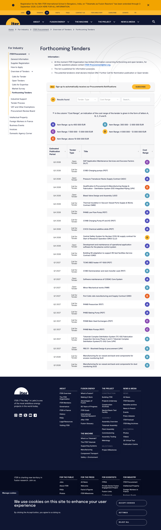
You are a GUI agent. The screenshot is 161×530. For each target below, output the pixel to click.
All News (126, 397)
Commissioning (108, 433)
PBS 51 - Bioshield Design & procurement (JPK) (103, 348)
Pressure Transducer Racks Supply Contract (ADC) (104, 179)
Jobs (62, 482)
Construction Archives (107, 406)
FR (135, 13)
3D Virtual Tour (129, 441)
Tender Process (18, 103)
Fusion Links (107, 492)
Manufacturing (86, 450)
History (62, 414)
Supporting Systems (89, 446)
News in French (129, 408)
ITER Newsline (129, 401)
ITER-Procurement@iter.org (97, 65)
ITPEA (104, 482)
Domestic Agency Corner (21, 133)
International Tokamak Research (88, 415)
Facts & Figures (87, 490)
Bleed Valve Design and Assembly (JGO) (100, 195)
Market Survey (18, 88)
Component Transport (89, 453)
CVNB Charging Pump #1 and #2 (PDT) (99, 221)
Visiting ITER (65, 425)
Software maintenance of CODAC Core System (102, 279)
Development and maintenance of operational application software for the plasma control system (107, 246)
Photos (126, 433)
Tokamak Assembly (109, 425)
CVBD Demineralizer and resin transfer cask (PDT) (104, 271)
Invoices (13, 129)
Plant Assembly (108, 429)
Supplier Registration (20, 63)
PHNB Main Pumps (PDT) (93, 329)
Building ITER (107, 397)
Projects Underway (109, 401)
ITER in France (65, 410)
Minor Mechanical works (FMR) (96, 287)
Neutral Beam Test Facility (109, 411)
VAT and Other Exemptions (23, 107)
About (36, 22)
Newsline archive (130, 405)
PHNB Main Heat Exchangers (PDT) (98, 321)
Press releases (129, 416)
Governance (64, 407)
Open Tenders (18, 80)
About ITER (64, 486)
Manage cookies (9, 493)
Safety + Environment (89, 457)
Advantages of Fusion (86, 402)
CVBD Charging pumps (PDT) (95, 170)
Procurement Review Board (23, 111)
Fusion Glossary (87, 424)
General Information (20, 59)
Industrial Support (19, 99)
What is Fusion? (87, 393)
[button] (156, 20)
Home (11, 30)
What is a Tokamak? (89, 438)
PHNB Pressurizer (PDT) (93, 304)
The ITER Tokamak (88, 442)
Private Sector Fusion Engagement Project (110, 487)
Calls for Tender (19, 76)
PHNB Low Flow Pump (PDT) (95, 212)
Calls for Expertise (20, 84)
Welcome (84, 486)
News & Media (128, 22)
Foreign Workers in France (21, 121)
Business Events (17, 125)
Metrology (106, 441)
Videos (126, 437)
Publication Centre (130, 444)
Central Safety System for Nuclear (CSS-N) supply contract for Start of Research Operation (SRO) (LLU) (109, 237)
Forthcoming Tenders (22, 92)
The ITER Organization (65, 398)
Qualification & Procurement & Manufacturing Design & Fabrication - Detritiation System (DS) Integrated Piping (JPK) (109, 187)
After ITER (85, 420)
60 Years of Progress (89, 407)
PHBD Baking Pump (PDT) (94, 313)
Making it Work (87, 397)
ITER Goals (85, 410)
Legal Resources (66, 422)
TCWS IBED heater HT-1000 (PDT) (97, 262)
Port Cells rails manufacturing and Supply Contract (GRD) (107, 296)
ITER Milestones (87, 493)
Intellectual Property (19, 117)
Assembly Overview (110, 422)
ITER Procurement (41, 30)
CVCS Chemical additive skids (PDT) (98, 229)
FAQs (62, 418)
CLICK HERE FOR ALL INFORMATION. (53, 6)
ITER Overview (65, 393)
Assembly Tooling (109, 437)
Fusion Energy (57, 22)
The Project (104, 22)
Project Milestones (109, 450)
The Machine (81, 22)
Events (126, 412)
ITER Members (65, 403)
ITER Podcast (128, 420)
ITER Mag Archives (130, 424)
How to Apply (17, 67)
